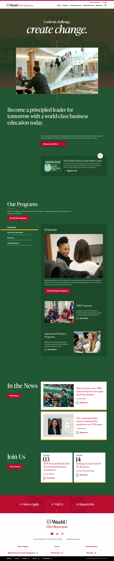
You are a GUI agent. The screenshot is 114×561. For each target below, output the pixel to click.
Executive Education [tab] (15, 232)
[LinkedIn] (57, 534)
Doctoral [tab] (10, 238)
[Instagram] (62, 534)
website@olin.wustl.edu (73, 539)
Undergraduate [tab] (13, 243)
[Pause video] (91, 91)
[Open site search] (105, 5)
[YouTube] (52, 534)
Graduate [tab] (11, 227)
